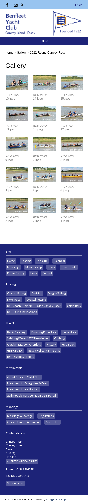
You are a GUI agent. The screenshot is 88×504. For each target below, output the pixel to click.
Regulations (46, 416)
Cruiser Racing (16, 293)
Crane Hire (52, 422)
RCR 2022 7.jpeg (40, 158)
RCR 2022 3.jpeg (40, 219)
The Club (42, 261)
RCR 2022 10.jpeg (12, 127)
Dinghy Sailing (57, 293)
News (51, 267)
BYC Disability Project (20, 357)
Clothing (59, 338)
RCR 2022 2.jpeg (12, 219)
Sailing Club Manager (56, 499)
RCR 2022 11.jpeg (40, 127)
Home (9, 52)
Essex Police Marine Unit (44, 350)
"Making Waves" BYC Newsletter (27, 338)
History (51, 344)
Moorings (13, 267)
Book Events (68, 267)
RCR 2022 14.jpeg (40, 96)
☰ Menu (44, 41)
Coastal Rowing (36, 299)
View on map (15, 483)
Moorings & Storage (20, 416)
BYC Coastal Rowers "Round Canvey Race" (34, 306)
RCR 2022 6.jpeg (67, 188)
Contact (47, 273)
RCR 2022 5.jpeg (40, 188)
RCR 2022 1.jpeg (67, 219)
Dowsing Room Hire (44, 332)
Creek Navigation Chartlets (24, 344)
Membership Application (22, 389)
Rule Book (68, 344)
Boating (26, 261)
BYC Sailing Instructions (22, 312)
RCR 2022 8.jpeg (67, 158)
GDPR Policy (14, 350)
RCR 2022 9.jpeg (12, 158)
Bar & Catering (16, 332)
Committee (69, 332)
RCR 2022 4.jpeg (12, 188)
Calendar (59, 261)
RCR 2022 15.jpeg (67, 96)
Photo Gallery (15, 273)
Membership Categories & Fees (27, 383)
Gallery (21, 52)
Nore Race (14, 299)
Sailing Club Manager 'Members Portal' (31, 395)
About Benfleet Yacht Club (23, 377)
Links (33, 273)
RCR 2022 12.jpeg (67, 127)
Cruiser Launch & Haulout (23, 422)
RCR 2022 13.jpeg (12, 96)
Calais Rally (74, 306)
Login (79, 5)
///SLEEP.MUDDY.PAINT (22, 461)
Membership (33, 267)
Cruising (37, 293)
